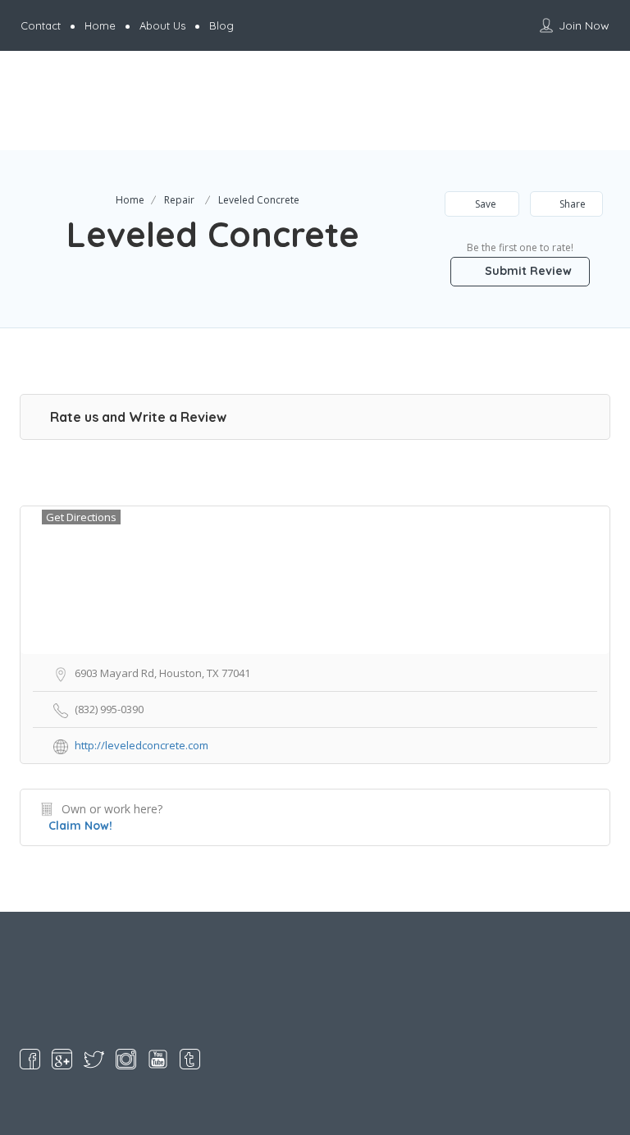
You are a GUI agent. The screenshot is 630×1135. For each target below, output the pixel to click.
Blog (221, 25)
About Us (162, 25)
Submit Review (527, 270)
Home (100, 25)
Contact (41, 25)
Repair (179, 200)
